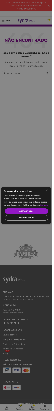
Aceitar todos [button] (26, 211)
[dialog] (26, 205)
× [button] (46, 190)
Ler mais (44, 205)
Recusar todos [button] (26, 218)
